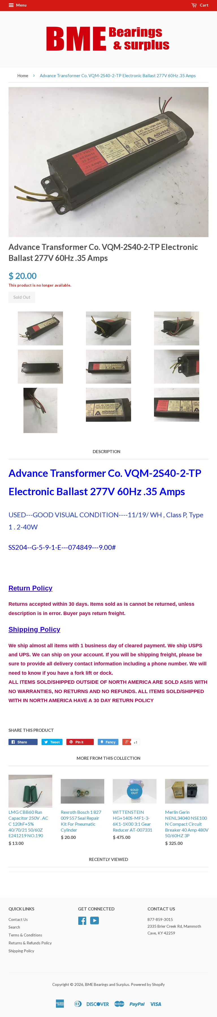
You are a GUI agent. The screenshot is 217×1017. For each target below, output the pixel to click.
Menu (21, 5)
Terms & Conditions (25, 935)
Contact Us (18, 919)
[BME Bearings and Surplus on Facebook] (82, 922)
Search (14, 927)
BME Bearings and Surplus (107, 984)
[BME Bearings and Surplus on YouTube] (94, 922)
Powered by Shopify (148, 984)
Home (22, 75)
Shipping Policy (21, 951)
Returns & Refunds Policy (30, 943)
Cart (204, 5)
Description (106, 451)
